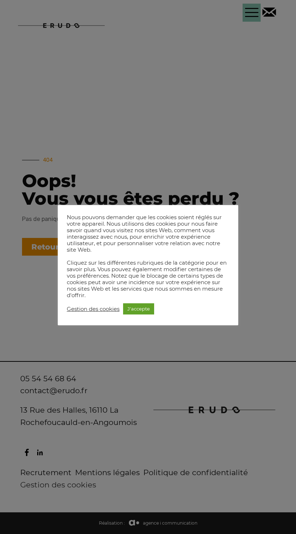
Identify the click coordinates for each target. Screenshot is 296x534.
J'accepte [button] (138, 309)
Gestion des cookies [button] (93, 309)
